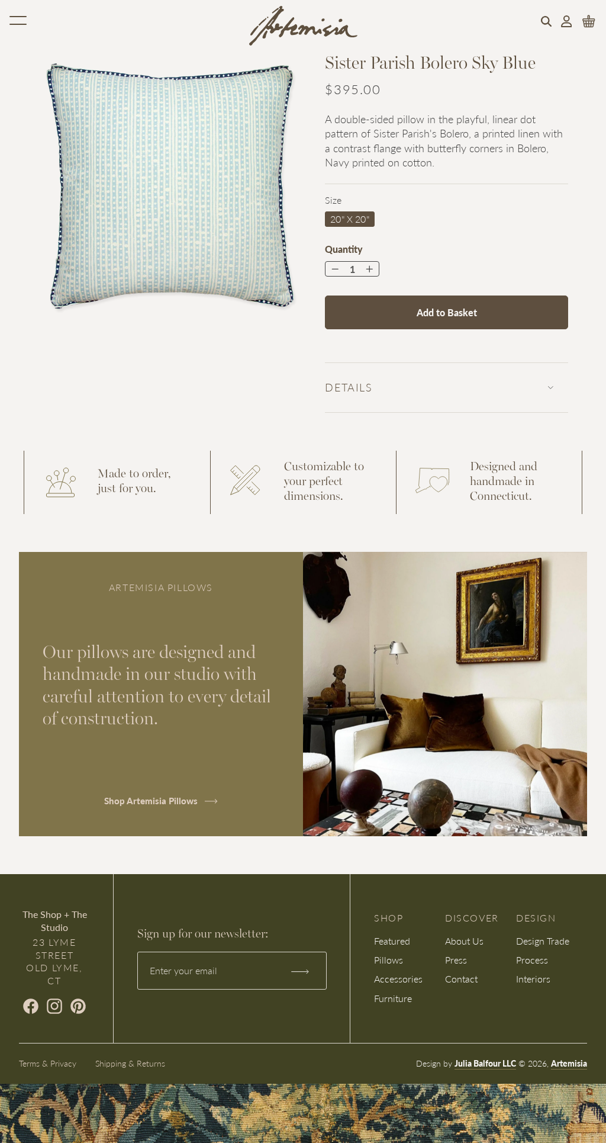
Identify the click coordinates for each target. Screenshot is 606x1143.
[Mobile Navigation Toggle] (18, 20)
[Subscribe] (300, 971)
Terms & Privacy (47, 1063)
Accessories (398, 978)
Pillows (388, 960)
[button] (546, 21)
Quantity (344, 249)
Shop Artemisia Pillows (152, 801)
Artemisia (569, 1063)
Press (456, 960)
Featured (392, 941)
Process (532, 960)
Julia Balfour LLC (485, 1063)
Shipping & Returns (130, 1063)
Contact (461, 978)
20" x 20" (349, 219)
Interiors (533, 978)
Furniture (393, 998)
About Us (464, 941)
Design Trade (542, 941)
